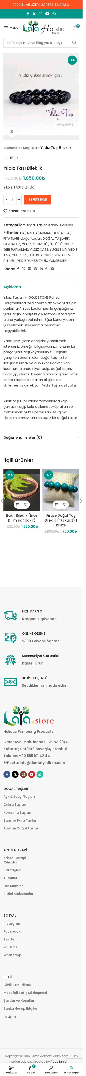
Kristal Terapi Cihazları (14, 860)
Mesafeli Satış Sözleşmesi (25, 992)
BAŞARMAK (42, 232)
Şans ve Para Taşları (20, 820)
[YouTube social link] (47, 13)
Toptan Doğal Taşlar (20, 828)
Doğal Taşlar (36, 225)
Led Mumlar (13, 886)
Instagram (12, 923)
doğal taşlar (30, 238)
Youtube (10, 947)
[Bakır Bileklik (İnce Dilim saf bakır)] (21, 490)
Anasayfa (11, 147)
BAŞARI (26, 232)
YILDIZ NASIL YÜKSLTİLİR (48, 249)
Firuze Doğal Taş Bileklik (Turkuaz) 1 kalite (61, 520)
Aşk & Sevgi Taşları (19, 796)
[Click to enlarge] (12, 132)
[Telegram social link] (52, 269)
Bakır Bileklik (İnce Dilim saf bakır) (21, 518)
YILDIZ (26, 243)
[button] (18, 505)
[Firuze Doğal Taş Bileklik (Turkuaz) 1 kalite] (60, 490)
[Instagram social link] (41, 13)
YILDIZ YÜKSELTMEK (32, 260)
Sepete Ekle (38, 199)
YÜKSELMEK (58, 260)
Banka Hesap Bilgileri (21, 1008)
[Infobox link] (30, 616)
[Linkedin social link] (41, 269)
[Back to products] (11, 158)
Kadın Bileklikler (60, 225)
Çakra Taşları (14, 804)
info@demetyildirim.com (42, 762)
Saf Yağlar (12, 870)
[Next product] (17, 158)
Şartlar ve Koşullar (18, 1000)
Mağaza (30, 147)
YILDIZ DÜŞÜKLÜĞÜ (48, 243)
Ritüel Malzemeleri (18, 893)
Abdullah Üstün (61, 1061)
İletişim (9, 1016)
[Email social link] (30, 269)
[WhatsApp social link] (54, 13)
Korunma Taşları (17, 812)
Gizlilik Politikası (17, 985)
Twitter (9, 939)
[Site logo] (43, 27)
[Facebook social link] (28, 13)
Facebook (11, 931)
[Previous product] (6, 158)
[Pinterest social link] (36, 269)
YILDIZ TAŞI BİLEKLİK (27, 255)
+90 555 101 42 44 (34, 755)
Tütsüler (10, 878)
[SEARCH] (74, 43)
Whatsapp (12, 955)
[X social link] (34, 13)
